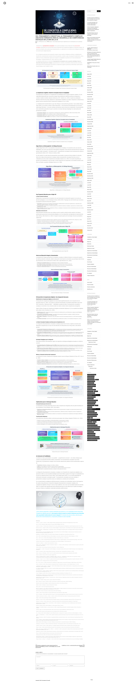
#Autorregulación (91, 376)
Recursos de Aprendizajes (78, 41)
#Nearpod (95, 391)
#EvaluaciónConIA (91, 382)
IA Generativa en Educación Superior (92, 420)
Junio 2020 (89, 205)
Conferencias (89, 239)
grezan (38, 41)
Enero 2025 (89, 117)
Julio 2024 (89, 130)
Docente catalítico (91, 405)
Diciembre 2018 (90, 228)
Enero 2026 (89, 90)
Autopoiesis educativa (91, 397)
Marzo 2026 (89, 85)
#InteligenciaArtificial (91, 389)
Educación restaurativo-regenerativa (92, 409)
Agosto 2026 (89, 74)
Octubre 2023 (89, 151)
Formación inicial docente (92, 412)
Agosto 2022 (89, 180)
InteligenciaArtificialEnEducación (93, 428)
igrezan (94, 421)
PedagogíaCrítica (97, 430)
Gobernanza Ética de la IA (92, 416)
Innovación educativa (91, 423)
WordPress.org (89, 289)
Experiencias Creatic (90, 248)
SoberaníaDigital (90, 431)
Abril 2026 (89, 83)
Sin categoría (89, 273)
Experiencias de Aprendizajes (92, 253)
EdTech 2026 (90, 407)
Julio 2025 (89, 103)
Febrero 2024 (89, 142)
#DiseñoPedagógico (91, 379)
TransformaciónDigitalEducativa (93, 436)
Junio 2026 (89, 78)
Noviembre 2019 (90, 209)
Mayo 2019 (89, 216)
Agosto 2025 (89, 101)
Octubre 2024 (89, 124)
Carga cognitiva (90, 398)
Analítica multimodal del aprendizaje (92, 395)
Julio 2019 (89, 212)
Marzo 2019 (89, 221)
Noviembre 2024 (90, 121)
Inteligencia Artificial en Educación (94, 426)
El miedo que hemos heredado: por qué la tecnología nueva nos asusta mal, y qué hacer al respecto (93, 19)
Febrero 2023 (89, 169)
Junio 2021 (89, 194)
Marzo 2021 (89, 196)
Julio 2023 (89, 157)
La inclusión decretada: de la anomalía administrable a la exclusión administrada (92, 23)
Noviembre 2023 (90, 148)
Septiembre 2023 (90, 153)
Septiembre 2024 (90, 126)
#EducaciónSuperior (91, 381)
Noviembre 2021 (90, 191)
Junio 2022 (89, 185)
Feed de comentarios (91, 287)
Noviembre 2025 (90, 94)
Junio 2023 (89, 160)
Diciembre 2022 (90, 173)
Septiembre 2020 (90, 203)
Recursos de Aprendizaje (70, 41)
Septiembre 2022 (90, 178)
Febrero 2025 (89, 114)
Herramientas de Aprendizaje (92, 255)
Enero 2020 (89, 207)
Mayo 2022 (89, 187)
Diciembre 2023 (90, 146)
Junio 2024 (89, 133)
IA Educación (89, 257)
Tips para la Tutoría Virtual (93, 50)
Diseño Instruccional (91, 403)
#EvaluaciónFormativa (91, 386)
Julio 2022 (89, 182)
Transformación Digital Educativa (93, 438)
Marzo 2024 (89, 139)
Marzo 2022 (89, 189)
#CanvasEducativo (91, 377)
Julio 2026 (89, 76)
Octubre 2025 (89, 96)
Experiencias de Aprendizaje (92, 250)
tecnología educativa (91, 433)
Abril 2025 (89, 110)
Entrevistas (89, 243)
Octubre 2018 (89, 230)
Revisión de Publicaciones (92, 271)
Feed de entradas (90, 284)
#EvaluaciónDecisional (91, 384)
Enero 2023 (89, 171)
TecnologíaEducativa (91, 435)
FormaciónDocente (91, 411)
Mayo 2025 (89, 108)
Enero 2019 (89, 225)
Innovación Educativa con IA (92, 425)
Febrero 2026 (89, 87)
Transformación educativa (92, 440)
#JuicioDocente (90, 391)
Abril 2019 (89, 219)
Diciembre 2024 (90, 119)
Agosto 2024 (89, 128)
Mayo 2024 (89, 135)
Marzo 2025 (89, 112)
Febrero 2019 (89, 223)
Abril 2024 (89, 137)
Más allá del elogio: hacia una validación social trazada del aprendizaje (92, 34)
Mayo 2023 (89, 162)
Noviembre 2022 (90, 176)
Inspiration (58, 41)
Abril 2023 (89, 164)
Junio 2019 (89, 214)
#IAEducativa (90, 387)
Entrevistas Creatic (90, 246)
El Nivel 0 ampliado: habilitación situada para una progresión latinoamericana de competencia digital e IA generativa (93, 29)
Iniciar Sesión (89, 282)
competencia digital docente (92, 400)
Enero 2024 (89, 144)
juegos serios (90, 430)
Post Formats (89, 262)
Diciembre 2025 (90, 92)
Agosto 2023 (89, 155)
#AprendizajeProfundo (92, 374)
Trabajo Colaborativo (90, 275)
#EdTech (97, 379)
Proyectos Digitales (63, 41)
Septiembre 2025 (90, 99)
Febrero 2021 (89, 198)
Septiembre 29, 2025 (44, 41)
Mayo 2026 (89, 81)
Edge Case (89, 241)
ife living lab (90, 421)
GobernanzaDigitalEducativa (92, 414)
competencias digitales (92, 402)
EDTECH (96, 405)
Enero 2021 (89, 200)
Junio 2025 (89, 105)
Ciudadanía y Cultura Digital (53, 41)
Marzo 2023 (89, 167)
